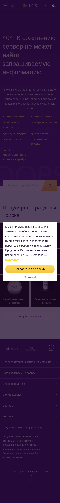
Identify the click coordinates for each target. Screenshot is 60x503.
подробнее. (12, 259)
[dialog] (30, 251)
